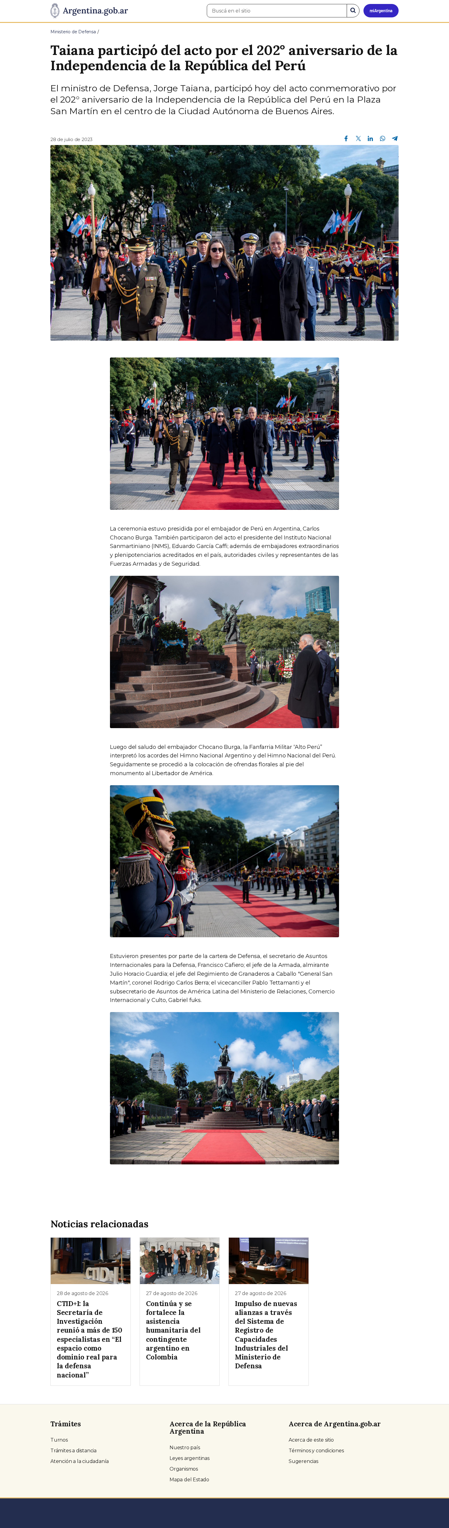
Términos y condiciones (316, 1451)
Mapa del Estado (189, 1480)
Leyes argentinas (190, 1458)
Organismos (184, 1469)
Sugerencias (303, 1461)
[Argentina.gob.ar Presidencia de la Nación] (89, 11)
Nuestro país (185, 1447)
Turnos (59, 1440)
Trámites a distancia (73, 1451)
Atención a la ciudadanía (79, 1461)
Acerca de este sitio (311, 1440)
